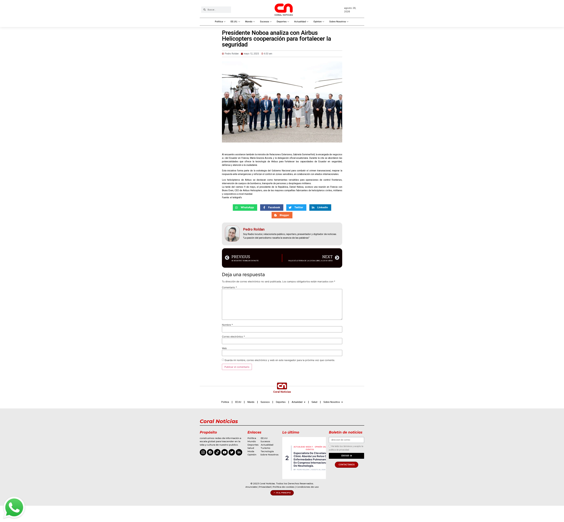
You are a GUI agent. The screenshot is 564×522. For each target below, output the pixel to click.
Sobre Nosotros (337, 21)
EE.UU (238, 402)
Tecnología (267, 451)
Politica (219, 21)
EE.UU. (234, 21)
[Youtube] (224, 452)
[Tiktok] (217, 452)
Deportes (282, 21)
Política (251, 438)
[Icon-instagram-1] (203, 452)
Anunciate (251, 486)
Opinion (317, 21)
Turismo (265, 448)
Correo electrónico (233, 336)
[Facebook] (210, 452)
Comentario (229, 287)
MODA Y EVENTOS (310, 448)
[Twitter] (232, 452)
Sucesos (264, 21)
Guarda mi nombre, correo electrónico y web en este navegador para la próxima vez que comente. (280, 360)
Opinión (252, 454)
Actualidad (300, 21)
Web (224, 348)
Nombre (227, 325)
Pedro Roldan (303, 469)
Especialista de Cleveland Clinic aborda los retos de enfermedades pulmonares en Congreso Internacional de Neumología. (311, 459)
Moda (250, 451)
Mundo (248, 21)
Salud (314, 402)
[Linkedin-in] (239, 452)
